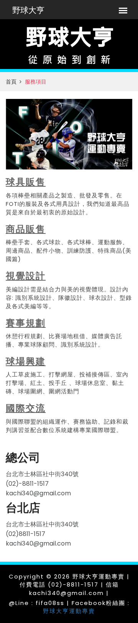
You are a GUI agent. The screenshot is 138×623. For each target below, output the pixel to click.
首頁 (11, 81)
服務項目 (35, 81)
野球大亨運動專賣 (69, 611)
